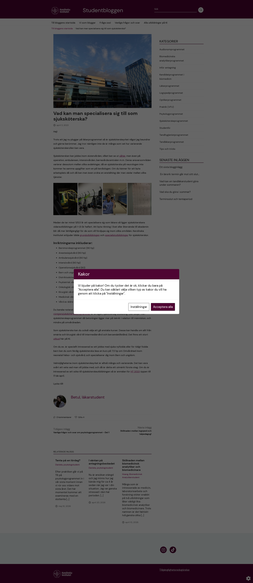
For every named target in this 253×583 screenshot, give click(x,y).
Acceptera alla (163, 307)
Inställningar (139, 307)
